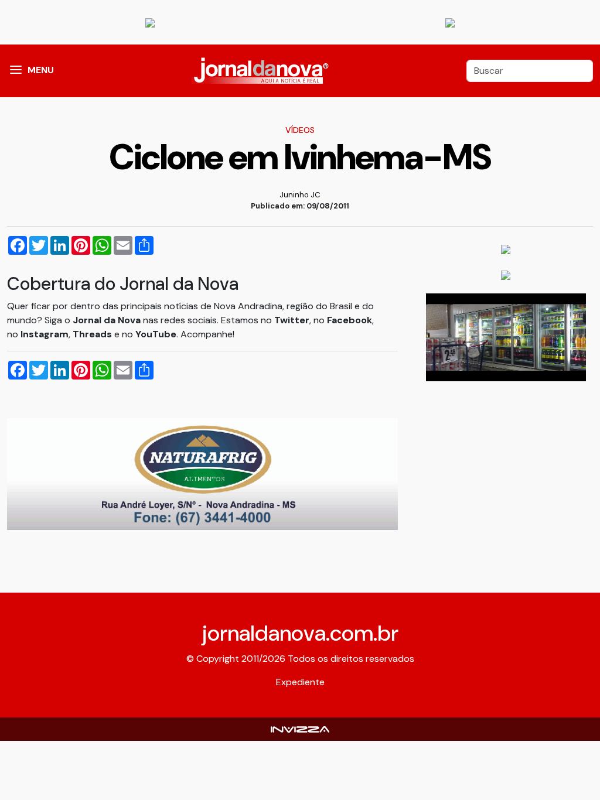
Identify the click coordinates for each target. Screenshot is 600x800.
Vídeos (300, 130)
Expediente (300, 682)
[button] (16, 71)
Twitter (291, 320)
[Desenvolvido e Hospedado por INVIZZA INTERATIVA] (300, 729)
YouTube (155, 334)
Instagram (45, 334)
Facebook (349, 320)
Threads (93, 334)
